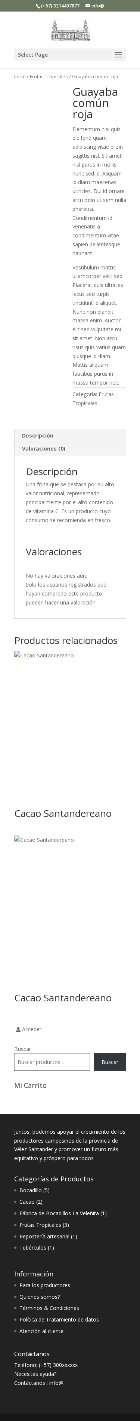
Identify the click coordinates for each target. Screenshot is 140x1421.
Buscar (22, 1048)
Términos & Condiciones (49, 1307)
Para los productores (44, 1285)
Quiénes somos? (39, 1296)
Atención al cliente (41, 1331)
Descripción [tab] (37, 435)
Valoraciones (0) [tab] (43, 448)
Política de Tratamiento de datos (59, 1319)
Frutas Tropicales (49, 76)
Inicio (20, 76)
